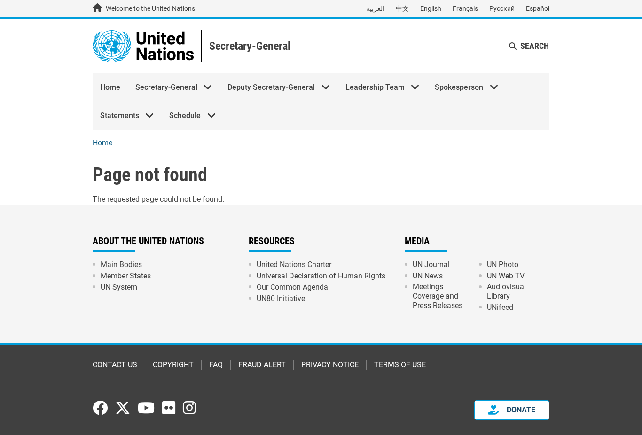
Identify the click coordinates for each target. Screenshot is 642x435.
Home (110, 87)
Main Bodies (121, 264)
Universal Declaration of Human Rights (321, 275)
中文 (402, 8)
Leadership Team (375, 87)
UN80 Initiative (281, 298)
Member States (126, 275)
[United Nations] (143, 45)
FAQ (216, 364)
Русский (502, 8)
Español (537, 8)
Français (465, 8)
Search (534, 46)
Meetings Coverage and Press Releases (437, 296)
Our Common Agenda (292, 287)
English (430, 8)
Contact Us (115, 364)
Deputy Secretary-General (271, 87)
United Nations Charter (294, 264)
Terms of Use (400, 364)
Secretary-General (249, 46)
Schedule (185, 115)
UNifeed (500, 307)
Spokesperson (459, 87)
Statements (119, 115)
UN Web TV (506, 275)
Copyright (173, 364)
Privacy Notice (330, 364)
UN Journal (431, 264)
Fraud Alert (262, 364)
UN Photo (502, 264)
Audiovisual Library (506, 291)
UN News (428, 275)
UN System (119, 287)
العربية (375, 8)
